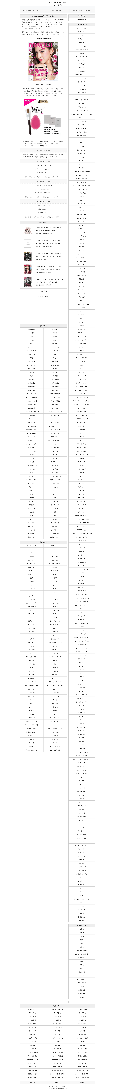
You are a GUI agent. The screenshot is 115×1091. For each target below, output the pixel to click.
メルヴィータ (82, 806)
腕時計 (32, 358)
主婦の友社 (81, 957)
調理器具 (31, 505)
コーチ (82, 325)
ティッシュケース (55, 444)
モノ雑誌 (55, 376)
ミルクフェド (82, 795)
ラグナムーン (82, 820)
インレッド (55, 560)
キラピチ (31, 631)
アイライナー (55, 462)
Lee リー (82, 841)
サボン (82, 350)
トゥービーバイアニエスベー (82, 522)
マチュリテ (81, 763)
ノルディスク (82, 591)
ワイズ (82, 902)
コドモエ (55, 635)
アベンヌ (82, 67)
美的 (31, 578)
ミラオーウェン (82, 791)
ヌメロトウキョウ (31, 624)
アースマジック (82, 46)
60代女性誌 (82, 1020)
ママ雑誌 (57, 1041)
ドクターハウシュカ (81, 526)
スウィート (55, 556)
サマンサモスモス (81, 358)
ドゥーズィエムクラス (82, 519)
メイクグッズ (32, 347)
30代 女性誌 (55, 383)
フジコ (82, 677)
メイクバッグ (55, 433)
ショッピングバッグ (55, 426)
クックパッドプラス (55, 656)
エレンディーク (82, 214)
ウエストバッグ (31, 415)
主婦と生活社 (82, 982)
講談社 (82, 939)
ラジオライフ (32, 717)
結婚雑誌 (32, 1045)
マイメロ (82, 741)
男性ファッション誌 (82, 1077)
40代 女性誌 (31, 386)
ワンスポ (82, 906)
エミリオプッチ (82, 193)
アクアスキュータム (81, 74)
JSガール (55, 739)
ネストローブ (82, 587)
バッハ (82, 608)
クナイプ (82, 297)
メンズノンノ (32, 696)
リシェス (55, 671)
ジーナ (32, 617)
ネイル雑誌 (57, 1048)
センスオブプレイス (81, 454)
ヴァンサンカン (55, 603)
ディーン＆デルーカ (81, 501)
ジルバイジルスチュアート (81, 390)
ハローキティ (82, 619)
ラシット (82, 823)
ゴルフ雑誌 (55, 408)
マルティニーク (82, 770)
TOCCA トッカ (82, 530)
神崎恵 (82, 913)
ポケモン (82, 737)
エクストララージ (81, 178)
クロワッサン (32, 664)
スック (82, 433)
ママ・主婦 (32, 1041)
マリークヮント (82, 766)
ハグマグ (31, 639)
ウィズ (55, 581)
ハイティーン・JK (57, 1059)
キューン (82, 286)
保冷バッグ (31, 354)
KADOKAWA (81, 979)
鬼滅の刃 (82, 279)
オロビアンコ (82, 236)
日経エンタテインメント (55, 728)
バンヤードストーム (81, 623)
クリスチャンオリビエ (82, 304)
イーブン (31, 746)
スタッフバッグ (31, 433)
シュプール (31, 588)
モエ (31, 635)
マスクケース (32, 447)
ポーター (82, 716)
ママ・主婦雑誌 (55, 393)
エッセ (55, 646)
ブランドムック (31, 393)
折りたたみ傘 (55, 522)
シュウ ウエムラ (82, 408)
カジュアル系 (32, 1023)
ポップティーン (31, 545)
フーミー (82, 666)
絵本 (31, 376)
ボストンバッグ (31, 350)
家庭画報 (55, 667)
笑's (81, 365)
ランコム (82, 827)
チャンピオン (82, 487)
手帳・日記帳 (32, 368)
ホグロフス (81, 730)
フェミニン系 (57, 1027)
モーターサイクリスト (31, 725)
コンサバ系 (82, 1027)
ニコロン (82, 573)
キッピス (82, 282)
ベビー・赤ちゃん (57, 1038)
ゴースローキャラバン (82, 340)
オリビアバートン (81, 229)
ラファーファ (32, 613)
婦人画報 (31, 671)
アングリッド (82, 121)
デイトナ (55, 714)
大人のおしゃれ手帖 (55, 563)
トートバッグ (55, 347)
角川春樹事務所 (82, 950)
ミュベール (81, 788)
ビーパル (31, 707)
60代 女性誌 (31, 390)
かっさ (55, 454)
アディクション (82, 96)
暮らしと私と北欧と (32, 656)
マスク (55, 490)
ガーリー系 (32, 1027)
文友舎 (82, 947)
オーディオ (31, 530)
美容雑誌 (31, 379)
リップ (55, 458)
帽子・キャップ (55, 479)
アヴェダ (82, 64)
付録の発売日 (32, 329)
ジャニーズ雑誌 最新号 (82, 1074)
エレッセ (82, 211)
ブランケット (32, 483)
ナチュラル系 (82, 1023)
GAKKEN (82, 975)
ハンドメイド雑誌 (57, 1056)
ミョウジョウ (32, 689)
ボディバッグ (55, 415)
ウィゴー (82, 160)
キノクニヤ (81, 293)
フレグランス (55, 530)
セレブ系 (82, 1031)
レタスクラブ (32, 649)
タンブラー (31, 508)
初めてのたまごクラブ (55, 642)
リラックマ (81, 39)
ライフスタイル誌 (31, 401)
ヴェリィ (31, 596)
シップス (82, 368)
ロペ (81, 895)
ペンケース (55, 451)
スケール (55, 501)
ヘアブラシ (55, 469)
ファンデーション (31, 465)
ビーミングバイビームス (81, 637)
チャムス (82, 483)
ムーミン (82, 35)
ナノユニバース (82, 562)
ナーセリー (81, 555)
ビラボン (82, 662)
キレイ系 (57, 1034)
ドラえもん (81, 547)
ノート (55, 494)
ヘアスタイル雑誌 (32, 1052)
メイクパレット (55, 465)
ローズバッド (82, 881)
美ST (55, 578)
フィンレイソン (82, 698)
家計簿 (32, 497)
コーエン (82, 318)
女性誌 (32, 333)
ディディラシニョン (81, 515)
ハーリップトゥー (81, 594)
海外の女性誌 (82, 1056)
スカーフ (31, 472)
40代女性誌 (32, 1020)
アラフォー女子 (57, 1063)
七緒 (31, 667)
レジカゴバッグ (55, 422)
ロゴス (82, 888)
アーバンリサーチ (81, 56)
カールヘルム (82, 264)
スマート (55, 689)
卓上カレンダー (55, 537)
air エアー (81, 168)
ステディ (31, 556)
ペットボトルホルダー (55, 440)
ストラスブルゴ (82, 422)
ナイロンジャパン (55, 624)
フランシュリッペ (81, 691)
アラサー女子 (32, 1063)
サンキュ (55, 649)
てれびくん (31, 735)
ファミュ (82, 680)
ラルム (55, 743)
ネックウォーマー (31, 479)
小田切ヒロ (81, 909)
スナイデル (81, 429)
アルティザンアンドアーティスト (81, 114)
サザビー (82, 347)
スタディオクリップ (81, 418)
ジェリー (55, 613)
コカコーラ (81, 329)
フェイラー (81, 684)
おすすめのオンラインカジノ (32, 10)
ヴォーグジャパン (55, 621)
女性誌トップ (32, 1009)
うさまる (82, 146)
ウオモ (32, 700)
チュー (82, 490)
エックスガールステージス (81, 186)
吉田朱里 (82, 920)
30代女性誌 (82, 1016)
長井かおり (81, 917)
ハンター (82, 626)
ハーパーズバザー (31, 603)
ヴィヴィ (55, 606)
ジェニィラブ (82, 375)
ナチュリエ (81, 558)
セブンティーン (55, 545)
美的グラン (31, 621)
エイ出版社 (81, 986)
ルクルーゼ (81, 856)
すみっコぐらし (82, 447)
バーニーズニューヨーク (81, 598)
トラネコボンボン (81, 537)
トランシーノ (82, 540)
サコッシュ (55, 419)
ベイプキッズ (82, 705)
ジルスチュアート (81, 386)
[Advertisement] (43, 313)
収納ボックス (32, 526)
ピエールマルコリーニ (82, 641)
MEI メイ (82, 809)
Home (57, 1082)
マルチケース (55, 447)
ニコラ (32, 549)
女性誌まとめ (82, 1009)
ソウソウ (82, 465)
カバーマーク (82, 254)
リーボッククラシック (82, 845)
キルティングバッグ (32, 429)
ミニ (55, 549)
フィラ (82, 669)
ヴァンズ (82, 157)
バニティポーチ (55, 436)
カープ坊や (81, 272)
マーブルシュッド (81, 755)
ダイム (32, 703)
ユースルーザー (82, 816)
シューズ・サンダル (55, 476)
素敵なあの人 (32, 567)
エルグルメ (55, 674)
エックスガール (82, 182)
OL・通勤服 (82, 1034)
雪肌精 (82, 458)
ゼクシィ (55, 631)
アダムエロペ (82, 92)
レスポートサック (81, 870)
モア (31, 585)
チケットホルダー (31, 444)
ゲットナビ (55, 703)
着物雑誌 (57, 1045)
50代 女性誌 (55, 386)
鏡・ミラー (55, 472)
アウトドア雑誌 (31, 404)
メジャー (31, 501)
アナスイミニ (82, 107)
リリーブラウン (82, 852)
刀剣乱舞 (82, 551)
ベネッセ (82, 997)
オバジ (82, 239)
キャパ (32, 714)
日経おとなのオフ (31, 732)
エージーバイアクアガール (81, 171)
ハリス (82, 612)
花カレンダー (32, 537)
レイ (31, 610)
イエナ (82, 139)
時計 (55, 515)
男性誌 (55, 333)
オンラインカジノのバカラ (81, 10)
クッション (55, 526)
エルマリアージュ (31, 682)
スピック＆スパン (81, 415)
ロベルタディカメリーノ (81, 899)
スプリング (31, 560)
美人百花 (55, 567)
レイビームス (82, 866)
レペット (82, 877)
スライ (82, 440)
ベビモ (32, 646)
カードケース (32, 451)
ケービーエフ (82, 311)
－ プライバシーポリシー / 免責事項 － (57, 1086)
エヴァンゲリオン (81, 175)
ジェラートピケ (82, 379)
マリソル (55, 588)
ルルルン (82, 863)
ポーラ (82, 720)
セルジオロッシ (82, 451)
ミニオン (82, 780)
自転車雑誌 (55, 404)
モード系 (57, 1031)
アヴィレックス (82, 60)
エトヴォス (81, 203)
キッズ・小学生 (32, 1038)
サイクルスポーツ (55, 721)
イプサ (82, 143)
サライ (55, 700)
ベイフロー (81, 709)
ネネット (82, 580)
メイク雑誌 (32, 1048)
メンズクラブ (55, 696)
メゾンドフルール (81, 773)
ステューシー (82, 426)
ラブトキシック (82, 834)
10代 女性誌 (55, 379)
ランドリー (81, 831)
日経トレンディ (31, 728)
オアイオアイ (82, 225)
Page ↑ (82, 1082)
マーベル (82, 745)
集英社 (82, 932)
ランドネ (31, 710)
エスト (82, 200)
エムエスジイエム (81, 189)
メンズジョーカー (55, 746)
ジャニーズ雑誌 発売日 (57, 1074)
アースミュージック (81, 49)
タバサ (82, 476)
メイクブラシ (32, 469)
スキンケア (55, 343)
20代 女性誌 (31, 383)
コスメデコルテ (82, 343)
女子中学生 (32, 1013)
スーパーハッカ (82, 411)
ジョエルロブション (81, 397)
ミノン (82, 777)
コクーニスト (82, 336)
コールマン (81, 315)
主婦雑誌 (82, 1041)
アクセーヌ (81, 82)
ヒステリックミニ (81, 651)
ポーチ (55, 336)
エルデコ (31, 674)
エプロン (55, 508)
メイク (32, 343)
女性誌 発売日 (57, 1066)
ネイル (32, 458)
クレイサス (81, 307)
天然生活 (55, 653)
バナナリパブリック (81, 605)
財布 (55, 354)
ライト (32, 519)
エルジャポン (55, 599)
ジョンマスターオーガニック (82, 401)
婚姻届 (32, 372)
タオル (32, 494)
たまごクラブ (32, 642)
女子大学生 (82, 1013)
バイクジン (55, 725)
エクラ (32, 592)
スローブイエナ (82, 444)
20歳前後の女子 (82, 1059)
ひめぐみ (31, 739)
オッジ (55, 596)
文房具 (55, 368)
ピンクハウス (82, 655)
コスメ (55, 340)
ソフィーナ (81, 461)
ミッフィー (81, 784)
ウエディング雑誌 (55, 397)
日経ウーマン (32, 660)
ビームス (82, 630)
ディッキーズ (82, 508)
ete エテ (82, 207)
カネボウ (82, 250)
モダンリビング (55, 678)
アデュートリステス (81, 100)
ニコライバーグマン (81, 569)
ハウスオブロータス (81, 601)
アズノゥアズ (82, 89)
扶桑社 (82, 965)
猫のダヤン (81, 583)
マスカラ (31, 462)
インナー (55, 358)
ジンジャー (31, 570)
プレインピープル (81, 702)
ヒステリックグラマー (82, 648)
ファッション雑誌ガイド (57, 5)
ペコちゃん (81, 712)
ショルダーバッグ (55, 350)
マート (32, 653)
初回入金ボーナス (57, 10)
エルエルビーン (82, 218)
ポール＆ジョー (82, 727)
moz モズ (82, 813)
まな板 (32, 512)
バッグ (32, 336)
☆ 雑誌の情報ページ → (43, 205)
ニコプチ (55, 628)
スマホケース (32, 533)
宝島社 (82, 929)
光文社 (82, 943)
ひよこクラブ (55, 639)
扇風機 (55, 519)
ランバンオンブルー (81, 838)
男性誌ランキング (57, 1077)
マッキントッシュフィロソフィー (81, 759)
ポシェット (31, 419)
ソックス (55, 487)
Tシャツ (31, 487)
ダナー (82, 472)
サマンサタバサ (82, 354)
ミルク (82, 798)
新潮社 (82, 961)
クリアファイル (31, 365)
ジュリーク (81, 393)
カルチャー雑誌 (82, 1052)
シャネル (82, 372)
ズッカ (82, 436)
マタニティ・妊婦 (82, 1038)
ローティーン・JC (32, 1059)
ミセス (55, 617)
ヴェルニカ (81, 153)
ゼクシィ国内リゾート (31, 685)
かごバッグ (31, 422)
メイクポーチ (32, 436)
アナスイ (82, 103)
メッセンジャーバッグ (55, 411)
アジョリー (81, 85)
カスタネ (82, 246)
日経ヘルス (55, 660)
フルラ (82, 673)
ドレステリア (82, 544)
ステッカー (55, 361)
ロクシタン (81, 884)
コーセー (82, 322)
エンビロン (81, 221)
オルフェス (81, 232)
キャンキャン (32, 606)
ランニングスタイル (32, 750)
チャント (31, 743)
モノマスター (55, 692)
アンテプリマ (82, 125)
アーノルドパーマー (81, 53)
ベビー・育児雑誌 (31, 397)
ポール (82, 723)
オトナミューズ (31, 563)
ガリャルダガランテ (81, 261)
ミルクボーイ (82, 802)
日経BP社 (82, 972)
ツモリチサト (82, 497)
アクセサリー (32, 476)
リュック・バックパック (31, 411)
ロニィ (82, 892)
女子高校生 (57, 1013)
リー (55, 592)
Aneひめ (55, 735)
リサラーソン (82, 849)
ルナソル (82, 859)
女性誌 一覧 (32, 1066)
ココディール (82, 332)
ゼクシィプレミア (55, 750)
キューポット (82, 289)
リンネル (55, 553)
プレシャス (31, 599)
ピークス (55, 707)
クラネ (82, 300)
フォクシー (81, 687)
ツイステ (82, 494)
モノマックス (32, 692)
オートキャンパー (55, 717)
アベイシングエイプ (81, 110)
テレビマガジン (55, 732)
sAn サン (82, 361)
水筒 (31, 515)
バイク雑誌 (31, 408)
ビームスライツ (82, 634)
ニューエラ (81, 565)
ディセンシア (82, 504)
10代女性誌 (32, 1016)
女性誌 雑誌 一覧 (82, 1070)
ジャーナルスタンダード (81, 404)
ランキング (55, 329)
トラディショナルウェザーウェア (81, 533)
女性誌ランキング (57, 1009)
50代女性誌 (57, 1020)
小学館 (82, 936)
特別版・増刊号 (32, 1074)
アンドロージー (55, 570)
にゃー (82, 576)
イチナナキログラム (81, 135)
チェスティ (81, 479)
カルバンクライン (81, 257)
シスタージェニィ (81, 383)
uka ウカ (82, 164)
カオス (82, 243)
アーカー (82, 42)
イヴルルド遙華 (82, 132)
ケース (32, 340)
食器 (55, 512)
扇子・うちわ (32, 522)
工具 (55, 497)
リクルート (81, 993)
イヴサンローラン (81, 128)
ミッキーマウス (82, 28)
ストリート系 (57, 1023)
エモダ (82, 196)
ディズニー (81, 512)
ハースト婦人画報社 (81, 954)
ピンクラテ (81, 659)
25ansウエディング (55, 682)
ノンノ (55, 585)
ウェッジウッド (82, 150)
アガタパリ (81, 71)
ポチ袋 (55, 372)
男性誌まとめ (32, 1077)
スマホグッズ (55, 533)
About (32, 1082)
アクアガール (82, 78)
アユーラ (82, 117)
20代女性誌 (57, 1016)
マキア (55, 574)
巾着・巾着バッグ (55, 429)
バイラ (32, 581)
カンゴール (81, 268)
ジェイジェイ (55, 610)
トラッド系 (32, 1031)
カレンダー (31, 361)
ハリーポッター (82, 616)
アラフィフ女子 (82, 1063)
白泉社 (82, 968)
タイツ (32, 490)
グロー (32, 553)
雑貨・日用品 (55, 365)
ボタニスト (81, 734)
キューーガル (32, 628)
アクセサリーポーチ (32, 440)
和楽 (55, 664)
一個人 (55, 710)
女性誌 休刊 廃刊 (57, 1070)
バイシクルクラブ (31, 721)
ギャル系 (32, 1034)
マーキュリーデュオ (81, 752)
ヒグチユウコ (82, 644)
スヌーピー (81, 31)
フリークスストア (81, 694)
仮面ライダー (82, 275)
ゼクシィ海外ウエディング (55, 685)
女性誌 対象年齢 (32, 1070)
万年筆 (32, 454)
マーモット (81, 748)
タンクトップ (55, 483)
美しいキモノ (32, 678)
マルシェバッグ (31, 426)
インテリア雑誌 (55, 401)
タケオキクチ (82, 469)
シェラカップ (55, 505)
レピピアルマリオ (81, 874)
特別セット (55, 390)
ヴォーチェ (31, 574)
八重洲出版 (81, 990)
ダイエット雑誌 (82, 1048)
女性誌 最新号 (82, 1066)
